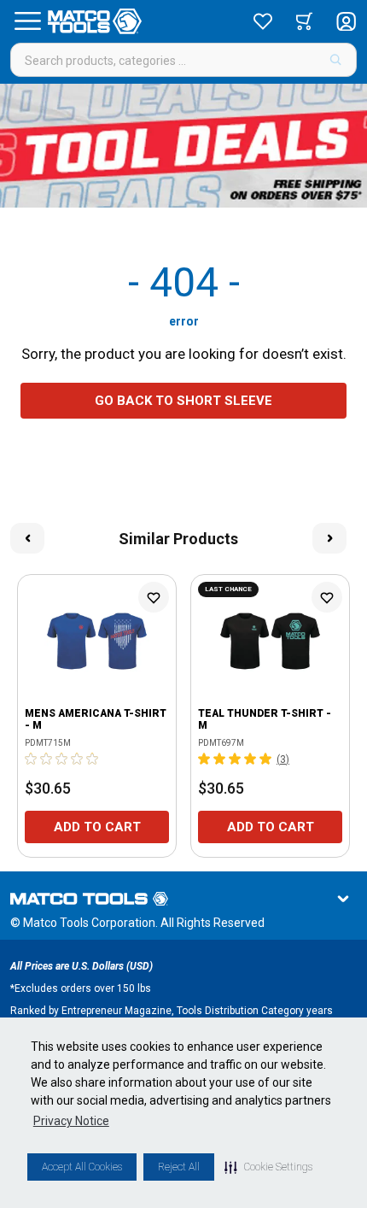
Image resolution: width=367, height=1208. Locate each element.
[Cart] (304, 21)
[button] (268, 1167)
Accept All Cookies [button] (82, 1167)
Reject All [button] (179, 1167)
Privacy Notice (71, 1121)
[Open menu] (27, 21)
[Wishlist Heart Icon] (153, 597)
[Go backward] (27, 538)
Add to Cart (97, 827)
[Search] (336, 60)
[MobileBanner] (183, 146)
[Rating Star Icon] (31, 758)
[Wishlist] (263, 21)
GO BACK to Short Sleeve (183, 400)
